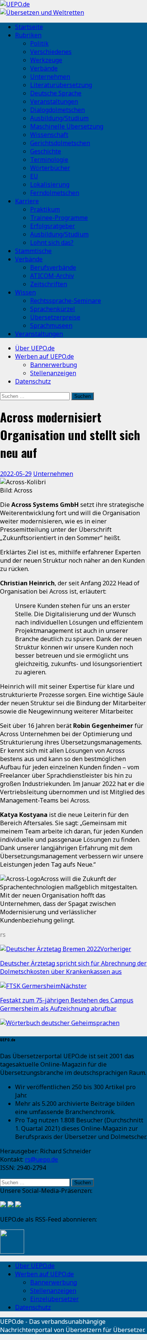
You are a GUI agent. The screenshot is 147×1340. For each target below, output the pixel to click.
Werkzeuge (46, 60)
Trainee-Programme (59, 217)
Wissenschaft (49, 134)
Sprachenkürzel (52, 309)
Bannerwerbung (53, 365)
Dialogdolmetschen (57, 110)
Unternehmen (50, 76)
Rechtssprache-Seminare (65, 300)
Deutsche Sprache (55, 93)
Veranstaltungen (54, 101)
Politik (39, 43)
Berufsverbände (53, 267)
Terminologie (49, 159)
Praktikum (45, 209)
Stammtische (33, 251)
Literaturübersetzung (61, 85)
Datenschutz (33, 381)
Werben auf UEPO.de (44, 356)
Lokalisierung (49, 184)
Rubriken (28, 35)
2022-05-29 (16, 474)
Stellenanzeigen (53, 373)
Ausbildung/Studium (59, 118)
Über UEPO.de (35, 348)
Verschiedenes (51, 52)
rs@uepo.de (41, 1159)
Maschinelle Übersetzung (66, 126)
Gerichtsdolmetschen (60, 143)
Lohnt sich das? (52, 242)
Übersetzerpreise (55, 317)
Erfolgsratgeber (52, 226)
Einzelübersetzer (54, 1299)
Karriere (27, 201)
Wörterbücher (50, 168)
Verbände (44, 68)
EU (34, 176)
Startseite (29, 27)
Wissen (25, 292)
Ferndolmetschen (54, 193)
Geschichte (45, 151)
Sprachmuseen (51, 325)
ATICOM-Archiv (52, 276)
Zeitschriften (48, 284)
